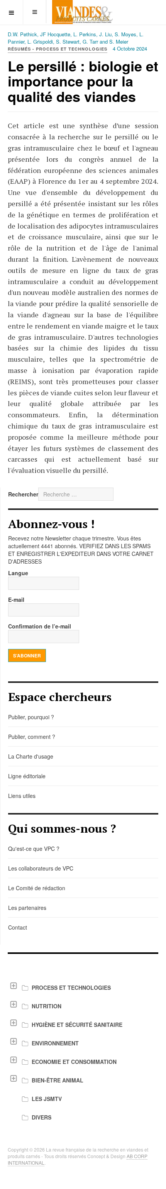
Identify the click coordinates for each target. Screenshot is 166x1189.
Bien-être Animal (57, 1080)
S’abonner (27, 655)
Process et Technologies (71, 987)
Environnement (55, 1043)
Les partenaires (27, 907)
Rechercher (23, 494)
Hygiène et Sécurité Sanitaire (77, 1024)
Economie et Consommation (74, 1061)
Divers (41, 1117)
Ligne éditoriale (27, 776)
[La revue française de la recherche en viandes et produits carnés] (83, 12)
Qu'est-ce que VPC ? (33, 848)
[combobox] (75, 494)
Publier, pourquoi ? (31, 717)
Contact (17, 927)
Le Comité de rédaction (36, 888)
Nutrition (46, 1006)
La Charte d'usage (30, 756)
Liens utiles (22, 795)
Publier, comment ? (31, 736)
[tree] (83, 1052)
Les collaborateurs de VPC (40, 868)
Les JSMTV (47, 1099)
